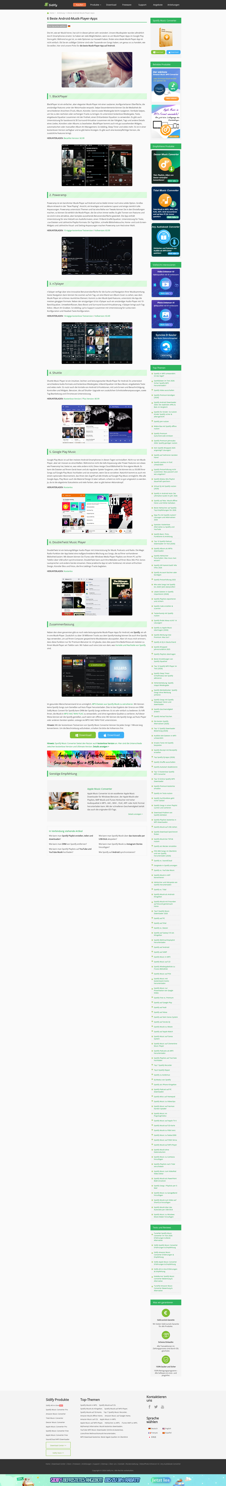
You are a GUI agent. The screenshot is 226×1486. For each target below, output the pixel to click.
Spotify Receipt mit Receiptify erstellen (165, 751)
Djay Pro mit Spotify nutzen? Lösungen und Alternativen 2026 (165, 517)
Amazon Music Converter (56, 1414)
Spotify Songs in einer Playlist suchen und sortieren (165, 806)
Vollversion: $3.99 (102, 230)
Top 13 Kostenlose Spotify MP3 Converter (164, 773)
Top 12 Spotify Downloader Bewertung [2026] (164, 729)
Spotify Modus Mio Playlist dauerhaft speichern (164, 480)
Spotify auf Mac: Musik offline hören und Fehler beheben (165, 501)
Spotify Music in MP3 (162, 957)
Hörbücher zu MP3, (112, 1423)
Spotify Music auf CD (162, 962)
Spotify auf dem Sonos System (166, 1017)
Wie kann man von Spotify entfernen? (68, 844)
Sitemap (104, 1464)
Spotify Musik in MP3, (88, 1405)
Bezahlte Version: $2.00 (74, 138)
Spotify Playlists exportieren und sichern (165, 600)
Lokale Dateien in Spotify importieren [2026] (163, 593)
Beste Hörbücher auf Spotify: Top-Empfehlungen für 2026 (165, 509)
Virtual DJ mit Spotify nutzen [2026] (165, 487)
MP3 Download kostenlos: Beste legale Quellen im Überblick (104, 1437)
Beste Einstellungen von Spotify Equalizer (163, 660)
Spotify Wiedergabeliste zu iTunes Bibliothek (164, 967)
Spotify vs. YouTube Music (164, 870)
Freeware (126, 4)
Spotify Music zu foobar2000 (165, 1135)
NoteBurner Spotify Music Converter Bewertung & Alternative (164, 1278)
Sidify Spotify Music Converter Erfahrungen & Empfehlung (166, 1246)
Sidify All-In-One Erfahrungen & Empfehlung (165, 1270)
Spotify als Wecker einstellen (165, 846)
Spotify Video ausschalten (164, 390)
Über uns (113, 1464)
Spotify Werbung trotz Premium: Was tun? (162, 636)
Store (69, 1464)
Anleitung (61, 13)
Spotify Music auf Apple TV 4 (165, 1121)
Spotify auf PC (159, 918)
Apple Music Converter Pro (56, 1426)
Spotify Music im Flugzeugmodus (160, 1114)
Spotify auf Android (161, 947)
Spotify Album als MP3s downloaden (163, 549)
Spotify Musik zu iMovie (163, 1027)
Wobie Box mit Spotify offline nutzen (165, 427)
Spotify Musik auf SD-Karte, (91, 1412)
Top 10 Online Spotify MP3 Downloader (164, 780)
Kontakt (121, 1464)
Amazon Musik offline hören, (91, 1416)
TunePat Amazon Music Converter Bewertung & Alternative (163, 1288)
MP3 (66, 713)
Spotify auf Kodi (160, 1007)
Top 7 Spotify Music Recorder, (115, 1412)
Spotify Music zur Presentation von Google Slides (163, 990)
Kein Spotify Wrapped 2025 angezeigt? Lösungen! (164, 449)
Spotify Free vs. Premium (164, 998)
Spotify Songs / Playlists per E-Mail (166, 1187)
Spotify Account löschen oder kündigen (165, 573)
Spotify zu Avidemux (162, 1075)
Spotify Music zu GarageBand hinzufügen (165, 1194)
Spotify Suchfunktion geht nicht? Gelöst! (164, 799)
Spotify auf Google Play (163, 1002)
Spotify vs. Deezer (161, 928)
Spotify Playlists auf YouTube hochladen (165, 1059)
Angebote (158, 4)
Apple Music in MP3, (108, 1419)
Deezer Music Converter (55, 1422)
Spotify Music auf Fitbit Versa (165, 1140)
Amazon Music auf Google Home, (118, 1416)
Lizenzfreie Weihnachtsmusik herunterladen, (98, 1433)
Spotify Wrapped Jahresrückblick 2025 (162, 648)
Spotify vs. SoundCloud (163, 860)
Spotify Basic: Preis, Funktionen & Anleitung (163, 535)
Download (111, 4)
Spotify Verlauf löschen (163, 716)
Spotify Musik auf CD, (107, 1405)
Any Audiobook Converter (171, 1464)
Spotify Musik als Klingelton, (91, 1409)
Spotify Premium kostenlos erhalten (164, 787)
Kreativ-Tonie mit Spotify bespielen (163, 744)
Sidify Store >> (58, 1453)
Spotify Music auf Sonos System (163, 1037)
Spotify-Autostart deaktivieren (166, 767)
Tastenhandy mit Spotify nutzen (163, 614)
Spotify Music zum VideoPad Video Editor (165, 1172)
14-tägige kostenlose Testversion (78, 316)
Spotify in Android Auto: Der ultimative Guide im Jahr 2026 (165, 494)
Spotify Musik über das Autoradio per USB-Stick (163, 1208)
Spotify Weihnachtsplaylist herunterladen (164, 941)
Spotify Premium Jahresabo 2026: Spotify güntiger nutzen (165, 442)
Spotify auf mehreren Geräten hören (166, 456)
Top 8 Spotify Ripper (162, 1070)
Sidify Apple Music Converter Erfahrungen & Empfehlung (165, 1263)
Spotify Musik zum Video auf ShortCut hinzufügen (165, 1201)
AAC (71, 713)
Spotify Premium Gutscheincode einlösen (163, 434)
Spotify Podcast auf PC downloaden (163, 1090)
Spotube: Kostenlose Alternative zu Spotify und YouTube (164, 526)
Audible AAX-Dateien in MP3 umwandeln (165, 737)
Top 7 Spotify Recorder (163, 1065)
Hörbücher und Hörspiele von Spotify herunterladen (165, 883)
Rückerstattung (132, 1464)
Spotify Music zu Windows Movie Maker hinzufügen (164, 1215)
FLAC (81, 713)
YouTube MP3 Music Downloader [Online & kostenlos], (101, 1430)
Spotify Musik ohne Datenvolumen (161, 1151)
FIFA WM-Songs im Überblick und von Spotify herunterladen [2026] (165, 853)
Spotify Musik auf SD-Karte (164, 1125)
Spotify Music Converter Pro (57, 1409)
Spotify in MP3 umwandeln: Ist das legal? (165, 374)
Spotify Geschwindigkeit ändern (163, 710)
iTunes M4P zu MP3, (130, 1423)
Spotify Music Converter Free (57, 1431)
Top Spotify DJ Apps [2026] (164, 757)
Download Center (59, 1464)
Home (52, 13)
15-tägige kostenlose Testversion (78, 230)
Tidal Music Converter (54, 1418)
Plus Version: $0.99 (91, 398)
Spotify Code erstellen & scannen (163, 607)
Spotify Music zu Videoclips (164, 1101)
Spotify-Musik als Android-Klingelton (164, 895)
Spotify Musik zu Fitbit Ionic (165, 1130)
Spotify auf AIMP (160, 952)
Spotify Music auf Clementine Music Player (165, 1044)
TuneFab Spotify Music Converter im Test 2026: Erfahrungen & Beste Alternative (163, 1236)
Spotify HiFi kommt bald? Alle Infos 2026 (165, 566)
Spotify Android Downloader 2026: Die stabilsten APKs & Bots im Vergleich (165, 404)
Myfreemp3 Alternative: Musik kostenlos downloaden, (101, 1426)
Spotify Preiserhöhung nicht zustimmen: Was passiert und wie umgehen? (166, 471)
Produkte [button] (95, 4)
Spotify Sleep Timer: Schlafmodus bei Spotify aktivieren (163, 675)
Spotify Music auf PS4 (162, 974)
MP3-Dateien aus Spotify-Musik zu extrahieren (112, 704)
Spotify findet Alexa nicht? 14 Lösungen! (165, 621)
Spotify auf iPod (160, 923)
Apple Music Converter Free (57, 1435)
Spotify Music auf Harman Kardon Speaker (164, 1107)
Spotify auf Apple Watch (163, 1031)
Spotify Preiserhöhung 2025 (165, 580)
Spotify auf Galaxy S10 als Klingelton (164, 934)
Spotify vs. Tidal (160, 889)
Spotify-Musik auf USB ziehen (165, 827)
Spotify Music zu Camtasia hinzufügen (164, 1158)
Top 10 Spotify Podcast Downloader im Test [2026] (164, 542)
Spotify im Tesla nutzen (163, 793)
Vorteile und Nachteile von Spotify (130, 645)
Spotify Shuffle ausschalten (164, 762)
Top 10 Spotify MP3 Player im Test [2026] (165, 667)
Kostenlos (68, 487)
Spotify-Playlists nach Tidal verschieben (164, 1165)
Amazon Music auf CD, (89, 1419)
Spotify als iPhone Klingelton (165, 1084)
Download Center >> (58, 1445)
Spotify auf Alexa (160, 1012)
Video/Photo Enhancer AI (149, 1464)
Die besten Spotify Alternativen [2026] (161, 722)
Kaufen (79, 4)
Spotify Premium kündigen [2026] (164, 396)
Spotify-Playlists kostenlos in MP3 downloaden (165, 821)
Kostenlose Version (72, 398)
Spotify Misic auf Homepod (164, 1096)
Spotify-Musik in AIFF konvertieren (162, 876)
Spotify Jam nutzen (161, 421)
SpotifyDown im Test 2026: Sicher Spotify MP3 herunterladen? (164, 383)
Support (142, 4)
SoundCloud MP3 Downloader (57, 1439)
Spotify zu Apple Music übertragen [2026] (163, 629)
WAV (76, 713)
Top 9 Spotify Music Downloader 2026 (161, 912)
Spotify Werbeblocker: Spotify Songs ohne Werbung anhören (165, 692)
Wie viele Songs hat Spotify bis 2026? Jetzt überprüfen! (164, 585)
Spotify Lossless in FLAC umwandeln (163, 463)
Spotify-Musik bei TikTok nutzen (163, 840)
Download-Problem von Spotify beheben (163, 813)
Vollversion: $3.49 (102, 316)
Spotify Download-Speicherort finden (166, 833)
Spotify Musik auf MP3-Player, (116, 1409)
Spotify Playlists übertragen (165, 654)
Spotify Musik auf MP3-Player (165, 1145)
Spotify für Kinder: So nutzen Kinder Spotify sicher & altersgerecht (165, 414)
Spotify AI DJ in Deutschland (165, 642)
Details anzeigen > (101, 746)
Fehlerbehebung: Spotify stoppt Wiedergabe (163, 684)
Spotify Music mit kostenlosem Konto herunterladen (161, 980)
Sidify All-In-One (52, 1405)
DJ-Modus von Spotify (162, 1080)
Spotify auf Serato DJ (162, 1022)
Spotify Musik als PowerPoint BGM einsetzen (165, 1179)
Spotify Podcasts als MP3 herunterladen (163, 1052)
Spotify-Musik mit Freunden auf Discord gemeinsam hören (165, 903)
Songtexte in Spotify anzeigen (165, 865)
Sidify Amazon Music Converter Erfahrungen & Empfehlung (164, 1254)
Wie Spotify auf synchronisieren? (117, 852)
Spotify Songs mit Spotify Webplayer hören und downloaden (164, 702)
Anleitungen (173, 4)
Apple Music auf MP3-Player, (91, 1423)
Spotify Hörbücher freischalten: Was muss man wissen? (165, 558)
